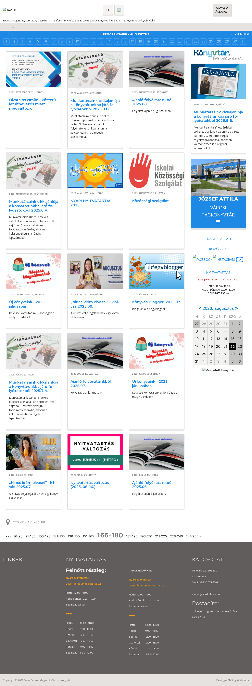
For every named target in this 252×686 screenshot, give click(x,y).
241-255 (192, 536)
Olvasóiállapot (222, 10)
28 (219, 41)
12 (93, 41)
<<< (9, 536)
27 (211, 41)
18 (140, 41)
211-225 (161, 536)
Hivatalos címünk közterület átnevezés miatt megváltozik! (33, 104)
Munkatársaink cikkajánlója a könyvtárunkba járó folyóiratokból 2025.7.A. (33, 386)
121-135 (59, 536)
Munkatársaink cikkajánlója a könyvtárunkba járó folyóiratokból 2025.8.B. (95, 105)
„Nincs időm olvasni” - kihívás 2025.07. (33, 485)
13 (101, 41)
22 (172, 41)
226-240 (176, 536)
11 (85, 41)
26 (203, 41)
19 (148, 41)
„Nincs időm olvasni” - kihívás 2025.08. (94, 304)
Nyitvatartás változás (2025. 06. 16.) (89, 485)
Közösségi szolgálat (150, 201)
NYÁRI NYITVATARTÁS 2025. (90, 203)
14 (108, 41)
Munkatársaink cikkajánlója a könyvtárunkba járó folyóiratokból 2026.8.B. (218, 116)
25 (195, 41)
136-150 (74, 536)
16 (124, 41)
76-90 (17, 536)
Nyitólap (18, 522)
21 (164, 41)
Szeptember (239, 34)
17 (132, 41)
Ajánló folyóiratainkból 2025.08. (152, 102)
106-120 (44, 536)
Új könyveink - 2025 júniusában (150, 383)
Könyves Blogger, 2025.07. (156, 302)
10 (77, 41)
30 (235, 41)
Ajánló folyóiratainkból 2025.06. (152, 485)
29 (227, 41)
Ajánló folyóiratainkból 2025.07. (90, 383)
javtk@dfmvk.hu (146, 20)
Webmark (243, 680)
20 (156, 41)
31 (242, 41)
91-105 (30, 536)
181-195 (131, 536)
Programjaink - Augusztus (126, 34)
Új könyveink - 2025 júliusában (26, 304)
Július (8, 34)
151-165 (88, 536)
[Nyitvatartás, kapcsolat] (119, 10)
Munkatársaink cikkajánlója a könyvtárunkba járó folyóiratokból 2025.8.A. (33, 206)
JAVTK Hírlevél (218, 239)
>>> (202, 536)
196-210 (146, 536)
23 (180, 41)
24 (188, 41)
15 (116, 41)
